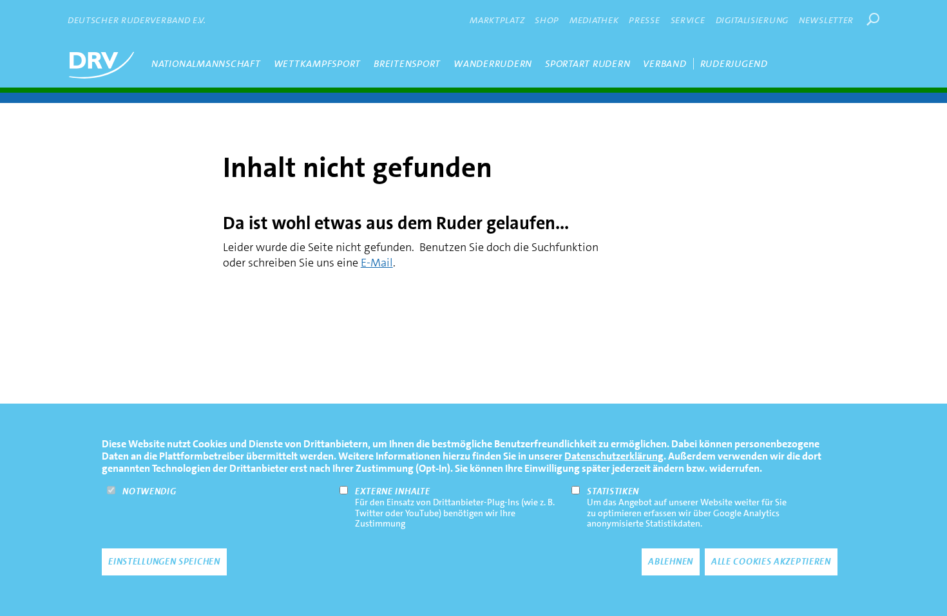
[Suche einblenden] (872, 19)
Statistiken (613, 490)
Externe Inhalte (392, 490)
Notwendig (149, 490)
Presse (644, 20)
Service (688, 20)
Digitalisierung (752, 20)
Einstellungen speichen (164, 562)
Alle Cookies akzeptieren (771, 562)
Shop (547, 20)
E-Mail (377, 262)
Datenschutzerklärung (614, 456)
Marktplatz (497, 20)
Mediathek (593, 20)
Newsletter (826, 20)
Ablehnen (670, 562)
